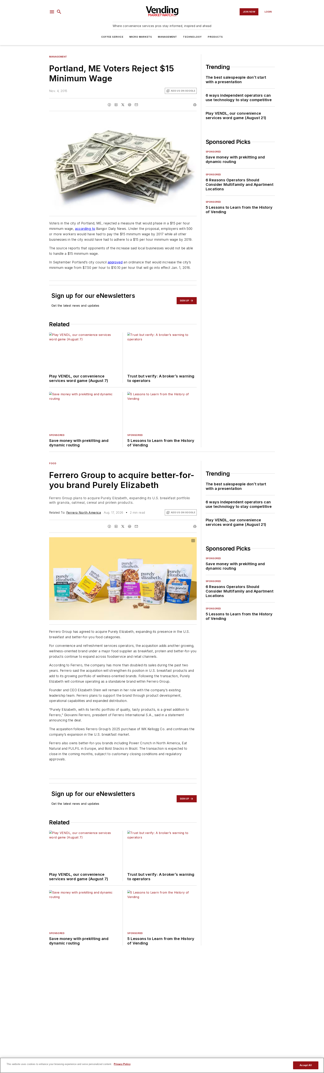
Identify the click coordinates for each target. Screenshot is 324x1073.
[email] (136, 105)
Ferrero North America (83, 512)
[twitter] (123, 105)
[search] (59, 12)
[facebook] (109, 105)
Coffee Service (112, 36)
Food (52, 463)
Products (215, 36)
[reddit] (129, 105)
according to (85, 229)
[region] (162, 1065)
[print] (195, 105)
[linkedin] (116, 105)
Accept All (306, 1065)
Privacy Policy (122, 1064)
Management (167, 36)
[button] (52, 12)
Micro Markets (140, 36)
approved (115, 262)
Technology (192, 36)
